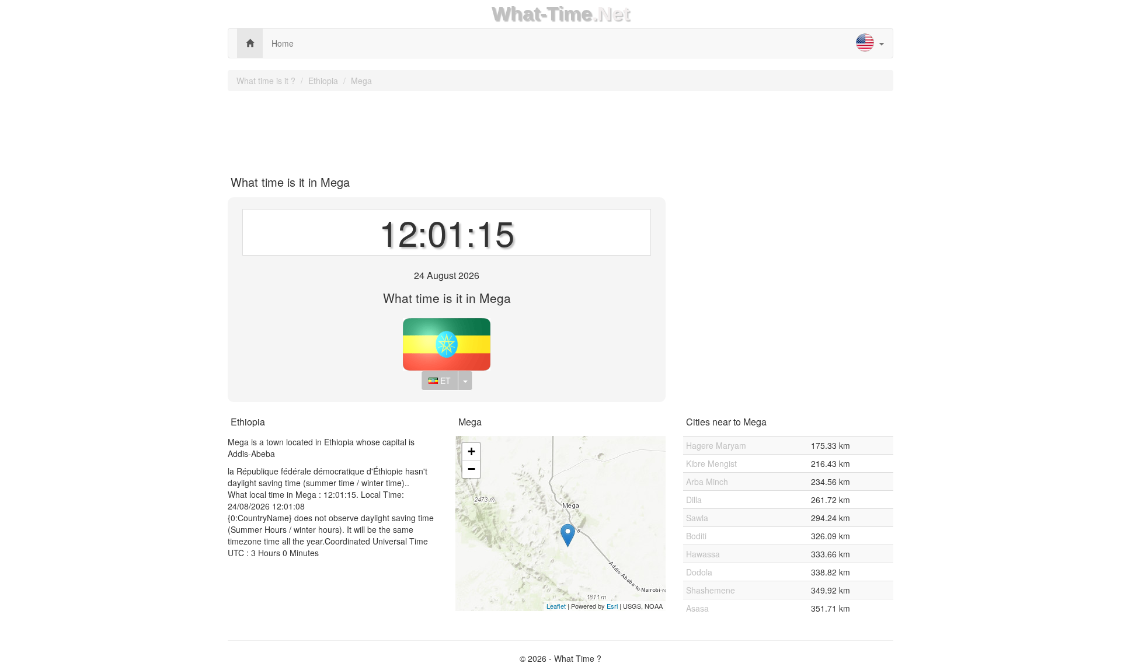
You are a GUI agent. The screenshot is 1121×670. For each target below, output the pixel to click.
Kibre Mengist (711, 463)
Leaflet (556, 605)
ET (444, 380)
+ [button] (471, 451)
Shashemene (710, 590)
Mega (361, 80)
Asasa (697, 608)
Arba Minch (707, 481)
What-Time (542, 14)
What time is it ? (265, 80)
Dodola (699, 572)
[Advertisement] (560, 129)
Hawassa (703, 554)
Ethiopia (323, 80)
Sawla (697, 518)
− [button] (471, 469)
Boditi (696, 536)
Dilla (694, 499)
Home (282, 43)
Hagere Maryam (716, 445)
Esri (612, 605)
